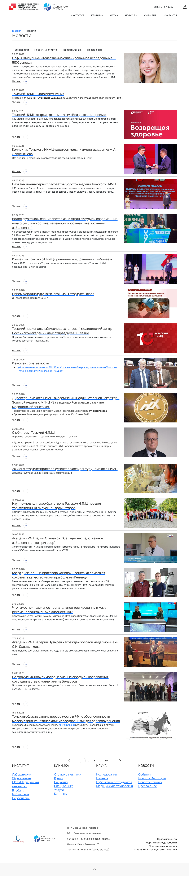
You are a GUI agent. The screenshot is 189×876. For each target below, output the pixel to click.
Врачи (58, 778)
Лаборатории (21, 774)
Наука (114, 15)
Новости (131, 15)
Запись (163, 6)
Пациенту (61, 782)
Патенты (102, 778)
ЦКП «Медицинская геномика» (25, 784)
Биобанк (18, 790)
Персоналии (21, 798)
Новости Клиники (72, 49)
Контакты (170, 15)
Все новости (22, 49)
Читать (16, 81)
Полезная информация (163, 846)
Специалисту (63, 786)
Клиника (97, 15)
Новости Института (45, 49)
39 (106, 760)
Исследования (106, 774)
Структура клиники (67, 774)
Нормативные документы (161, 842)
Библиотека (20, 794)
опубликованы (67, 724)
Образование (21, 778)
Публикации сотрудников (114, 782)
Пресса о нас (94, 49)
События (150, 15)
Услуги (59, 790)
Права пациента (167, 839)
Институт (77, 15)
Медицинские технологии (114, 786)
